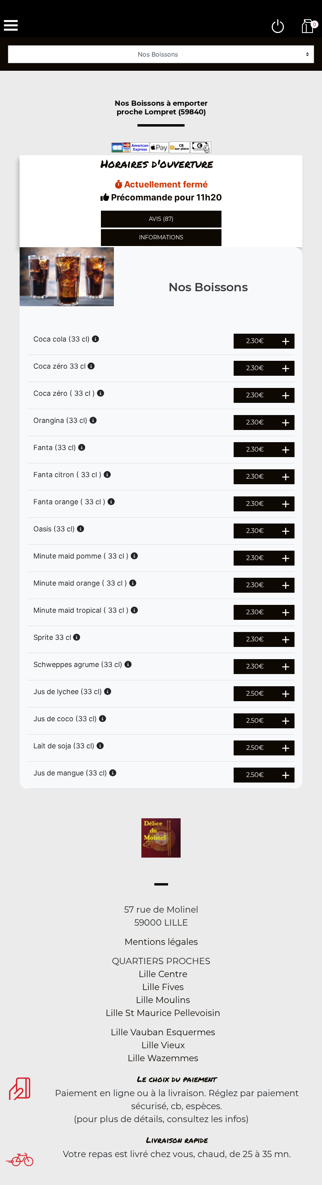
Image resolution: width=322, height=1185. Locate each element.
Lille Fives (163, 987)
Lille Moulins (163, 1000)
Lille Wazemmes (163, 1058)
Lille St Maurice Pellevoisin (163, 1013)
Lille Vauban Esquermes (163, 1032)
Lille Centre (163, 974)
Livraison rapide (177, 1139)
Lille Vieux (163, 1045)
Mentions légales (161, 942)
